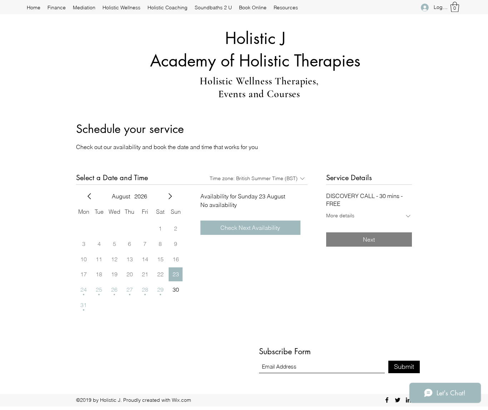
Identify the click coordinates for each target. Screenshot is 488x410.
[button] (454, 7)
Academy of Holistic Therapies (255, 60)
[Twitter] (397, 400)
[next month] (170, 196)
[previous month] (89, 196)
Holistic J (255, 38)
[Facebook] (386, 400)
